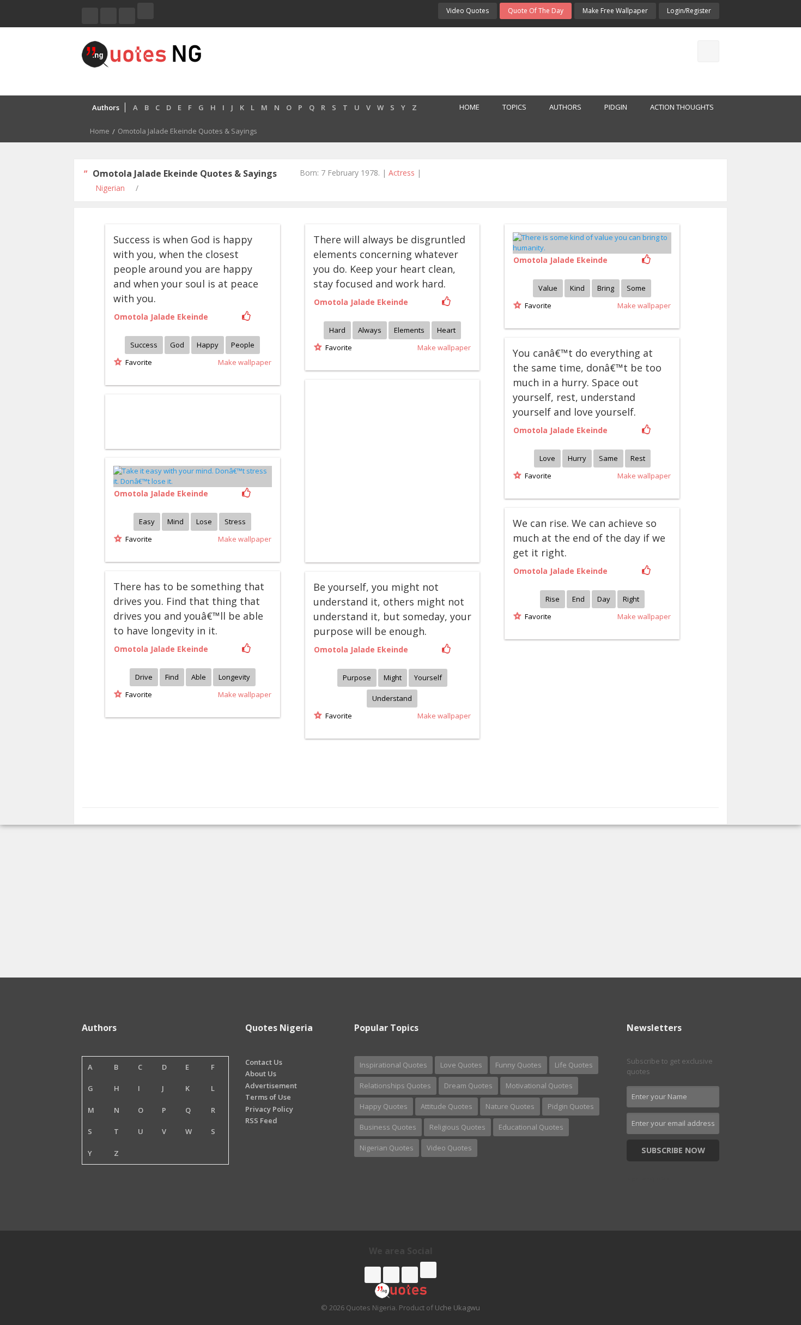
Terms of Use (268, 1097)
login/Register (689, 10)
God (177, 345)
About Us (260, 1073)
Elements (409, 330)
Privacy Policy (269, 1109)
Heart (446, 330)
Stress (235, 521)
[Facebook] (90, 16)
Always (369, 330)
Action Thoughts (682, 107)
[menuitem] (463, 108)
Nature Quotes (510, 1106)
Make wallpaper (244, 362)
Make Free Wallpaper (615, 10)
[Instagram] (127, 16)
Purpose (357, 677)
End (578, 599)
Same (608, 458)
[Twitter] (108, 16)
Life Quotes (574, 1065)
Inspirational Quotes (393, 1065)
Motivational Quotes (539, 1085)
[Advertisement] (443, 60)
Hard (337, 330)
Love (547, 458)
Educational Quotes (531, 1127)
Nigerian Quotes (387, 1148)
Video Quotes (467, 10)
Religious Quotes (457, 1127)
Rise (552, 599)
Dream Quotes (468, 1085)
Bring (605, 288)
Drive (144, 677)
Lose (204, 521)
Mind (175, 521)
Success (143, 345)
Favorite (137, 362)
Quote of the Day (535, 10)
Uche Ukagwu (457, 1307)
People (242, 345)
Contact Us (263, 1062)
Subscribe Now (673, 1150)
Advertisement (271, 1085)
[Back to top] (765, 1256)
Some (636, 288)
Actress (402, 172)
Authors (565, 107)
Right (631, 599)
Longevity (234, 677)
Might (393, 677)
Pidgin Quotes (571, 1106)
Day (603, 599)
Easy (147, 521)
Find (172, 677)
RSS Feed (261, 1120)
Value (547, 288)
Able (198, 677)
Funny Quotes (518, 1065)
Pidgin (615, 107)
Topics (514, 107)
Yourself (428, 677)
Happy (208, 345)
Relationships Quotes (395, 1085)
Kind (577, 288)
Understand (392, 698)
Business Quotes (388, 1127)
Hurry (577, 458)
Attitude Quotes (446, 1106)
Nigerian (110, 188)
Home (469, 107)
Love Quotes (461, 1065)
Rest (637, 458)
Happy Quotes (384, 1106)
